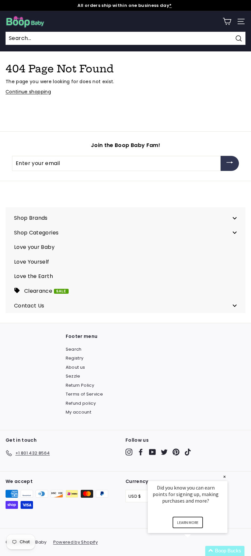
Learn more (187, 522)
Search (74, 349)
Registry (75, 358)
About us (75, 367)
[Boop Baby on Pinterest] (176, 452)
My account (79, 412)
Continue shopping (28, 91)
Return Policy (80, 385)
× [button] (224, 476)
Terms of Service (84, 394)
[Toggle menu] (234, 217)
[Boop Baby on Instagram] (129, 452)
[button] (195, 551)
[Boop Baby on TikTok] (187, 452)
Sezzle (73, 376)
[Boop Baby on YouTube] (152, 452)
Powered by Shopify (75, 542)
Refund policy (81, 403)
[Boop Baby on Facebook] (140, 452)
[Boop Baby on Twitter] (164, 452)
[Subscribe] (230, 163)
